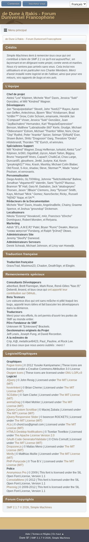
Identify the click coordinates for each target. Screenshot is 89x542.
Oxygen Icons (15, 372)
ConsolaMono (15, 479)
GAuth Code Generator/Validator (27, 439)
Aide (27, 534)
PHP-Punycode (16, 461)
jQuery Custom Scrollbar (22, 409)
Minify (10, 453)
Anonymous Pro (16, 472)
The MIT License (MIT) (20, 413)
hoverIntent (14, 387)
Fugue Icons (14, 365)
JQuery (11, 380)
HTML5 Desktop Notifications (25, 431)
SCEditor (12, 394)
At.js (9, 424)
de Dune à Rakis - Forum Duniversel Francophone (28, 15)
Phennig (12, 487)
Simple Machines (41, 507)
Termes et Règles (41, 534)
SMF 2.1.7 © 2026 (18, 507)
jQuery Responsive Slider (22, 417)
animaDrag (14, 402)
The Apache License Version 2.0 (35, 435)
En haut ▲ (58, 534)
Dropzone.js (14, 446)
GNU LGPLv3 (73, 372)
